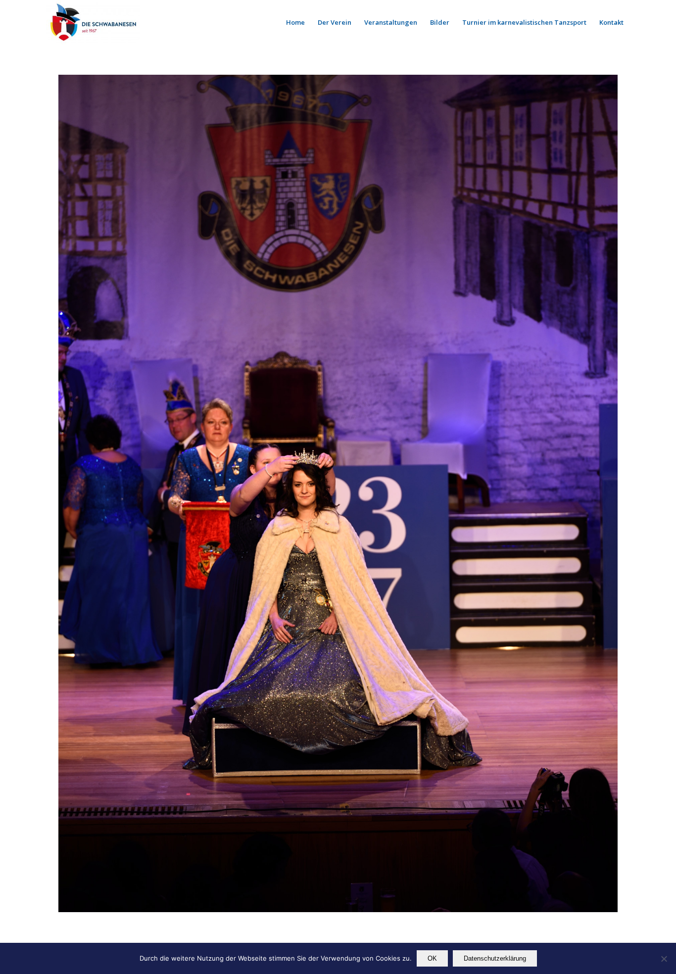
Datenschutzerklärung (495, 958)
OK (432, 958)
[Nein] (664, 959)
